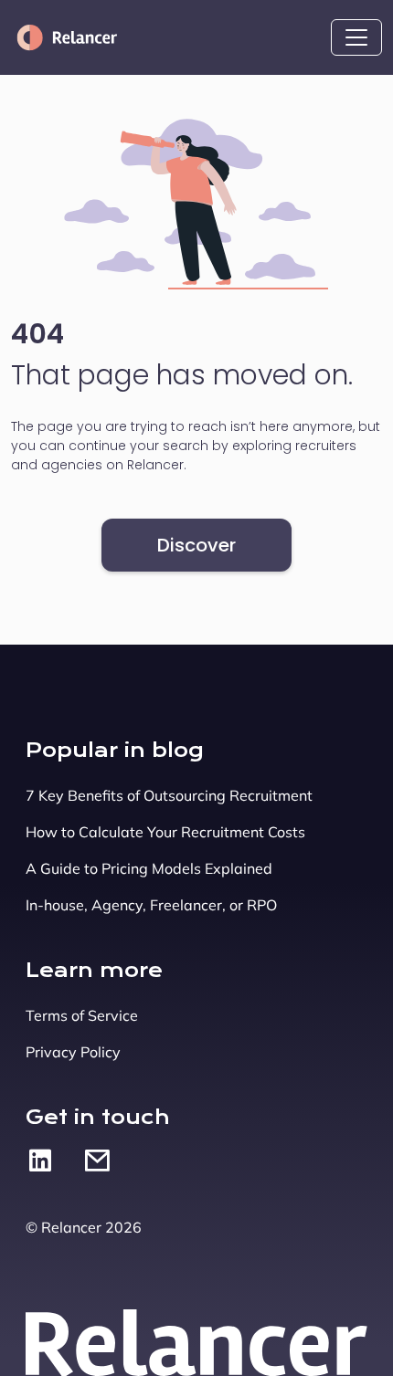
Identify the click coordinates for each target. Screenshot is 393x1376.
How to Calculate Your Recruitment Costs (165, 832)
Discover (196, 545)
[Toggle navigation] (356, 37)
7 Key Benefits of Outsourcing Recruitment (169, 795)
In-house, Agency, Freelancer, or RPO (151, 905)
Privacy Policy (73, 1052)
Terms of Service (82, 1015)
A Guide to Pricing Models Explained (149, 868)
